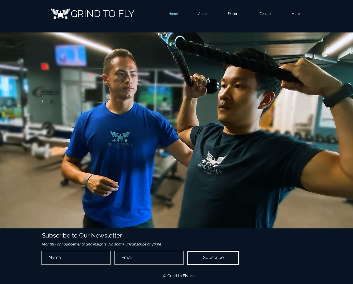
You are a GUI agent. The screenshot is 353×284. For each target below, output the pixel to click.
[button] (203, 14)
